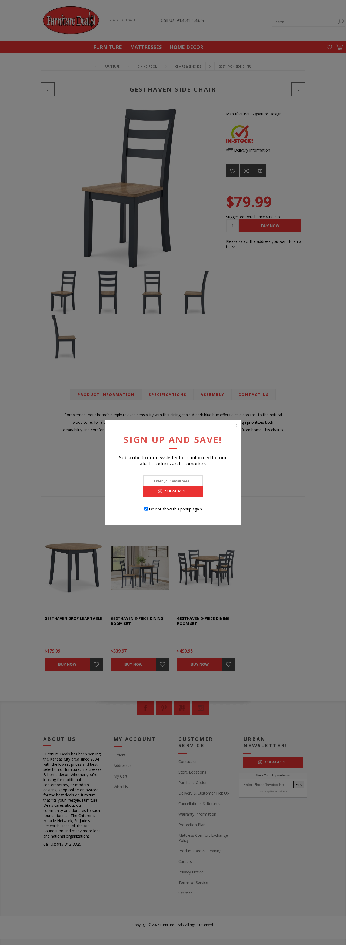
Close (235, 425)
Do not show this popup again (175, 509)
